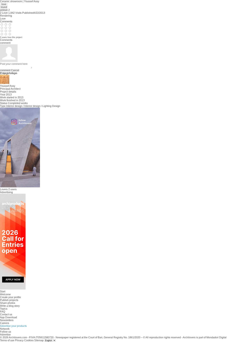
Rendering (6, 15)
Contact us (6, 314)
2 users (12, 189)
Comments (6, 21)
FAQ (2, 311)
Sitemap (39, 340)
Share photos (7, 303)
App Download (8, 317)
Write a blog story (10, 305)
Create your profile (10, 297)
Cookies (29, 340)
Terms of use (7, 340)
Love (3, 18)
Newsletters (6, 320)
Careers (4, 323)
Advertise (5, 334)
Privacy (19, 340)
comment (5, 70)
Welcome (5, 294)
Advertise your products (13, 326)
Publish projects (9, 300)
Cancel (15, 70)
